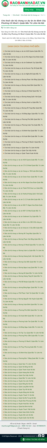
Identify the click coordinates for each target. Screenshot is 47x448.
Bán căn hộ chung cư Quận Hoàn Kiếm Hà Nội (19, 412)
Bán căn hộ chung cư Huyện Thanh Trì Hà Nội (19, 395)
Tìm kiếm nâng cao (10, 28)
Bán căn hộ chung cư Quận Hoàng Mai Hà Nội (19, 372)
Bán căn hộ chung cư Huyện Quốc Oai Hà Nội (19, 418)
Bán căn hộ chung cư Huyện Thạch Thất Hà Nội (19, 409)
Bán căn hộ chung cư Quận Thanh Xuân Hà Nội (19, 369)
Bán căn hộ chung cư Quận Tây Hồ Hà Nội (18, 389)
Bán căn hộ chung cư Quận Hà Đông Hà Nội (18, 367)
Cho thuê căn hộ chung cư (30, 15)
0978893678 (41, 426)
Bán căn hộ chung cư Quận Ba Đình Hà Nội (18, 406)
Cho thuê (16, 15)
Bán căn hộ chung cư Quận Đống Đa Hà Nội (18, 384)
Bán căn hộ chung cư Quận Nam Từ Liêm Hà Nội (20, 364)
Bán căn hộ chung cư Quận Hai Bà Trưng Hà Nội (20, 398)
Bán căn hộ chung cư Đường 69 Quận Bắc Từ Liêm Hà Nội (23, 273)
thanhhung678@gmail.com (11, 426)
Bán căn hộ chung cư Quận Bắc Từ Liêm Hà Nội (20, 378)
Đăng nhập (29, 10)
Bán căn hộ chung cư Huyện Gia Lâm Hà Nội (18, 381)
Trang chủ (6, 15)
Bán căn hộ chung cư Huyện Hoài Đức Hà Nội (19, 403)
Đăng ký (39, 10)
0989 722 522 (26, 426)
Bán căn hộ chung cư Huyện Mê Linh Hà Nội (18, 415)
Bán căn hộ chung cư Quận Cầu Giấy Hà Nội (18, 375)
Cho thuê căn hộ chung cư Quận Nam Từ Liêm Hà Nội (21, 147)
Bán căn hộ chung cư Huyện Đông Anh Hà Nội (19, 392)
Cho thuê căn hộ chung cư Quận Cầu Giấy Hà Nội (20, 150)
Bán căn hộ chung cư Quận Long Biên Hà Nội (19, 386)
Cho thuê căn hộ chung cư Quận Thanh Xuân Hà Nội (21, 153)
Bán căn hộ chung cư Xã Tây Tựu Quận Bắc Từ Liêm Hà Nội (24, 333)
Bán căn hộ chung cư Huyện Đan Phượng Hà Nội (20, 401)
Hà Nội (43, 15)
